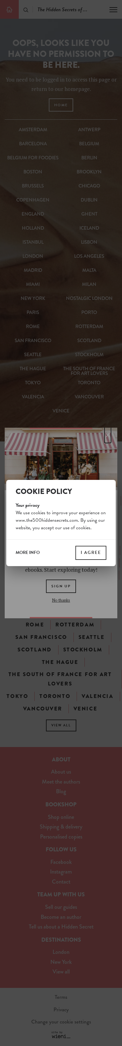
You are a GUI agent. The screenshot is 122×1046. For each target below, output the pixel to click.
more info (28, 552)
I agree (91, 552)
